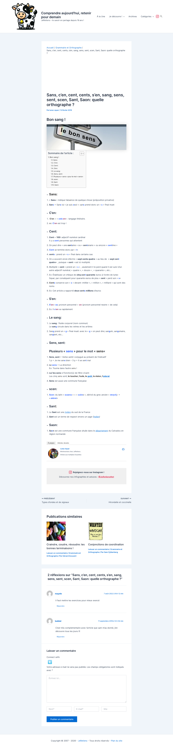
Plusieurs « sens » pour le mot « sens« (68, 177)
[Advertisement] (86, 73)
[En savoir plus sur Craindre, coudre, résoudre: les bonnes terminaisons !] (56, 531)
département (101, 430)
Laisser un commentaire (57, 553)
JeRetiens (82, 740)
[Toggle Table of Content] (80, 153)
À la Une (101, 16)
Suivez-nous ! (158, 16)
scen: (56, 179)
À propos (51, 443)
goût (90, 376)
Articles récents (63, 443)
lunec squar (65, 449)
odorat (106, 376)
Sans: (55, 160)
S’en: (56, 168)
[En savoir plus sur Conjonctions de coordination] (95, 531)
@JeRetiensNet (106, 477)
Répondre (60, 606)
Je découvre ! (115, 16)
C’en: (56, 163)
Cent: (56, 166)
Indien (96, 416)
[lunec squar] (53, 453)
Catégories (146, 16)
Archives (133, 16)
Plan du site (116, 740)
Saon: (56, 185)
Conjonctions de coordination (106, 544)
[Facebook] (123, 449)
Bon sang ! (54, 157)
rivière (68, 412)
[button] (123, 16)
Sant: (56, 182)
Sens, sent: (58, 174)
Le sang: (57, 171)
